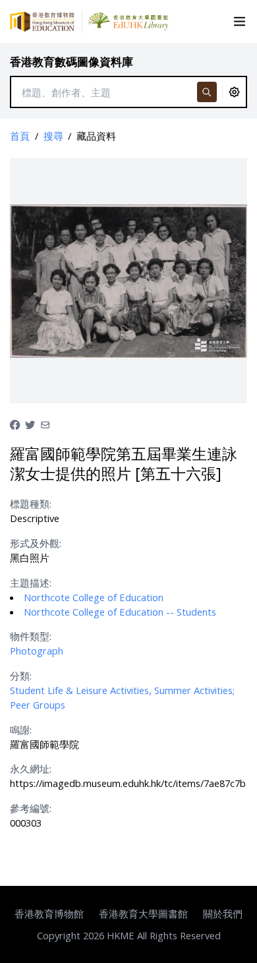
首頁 (20, 135)
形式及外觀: (35, 543)
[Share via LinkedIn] (45, 423)
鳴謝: (21, 729)
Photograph (36, 650)
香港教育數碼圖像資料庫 (71, 61)
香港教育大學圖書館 (143, 913)
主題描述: (30, 582)
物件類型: (30, 636)
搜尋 (53, 135)
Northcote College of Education (93, 597)
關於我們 (223, 913)
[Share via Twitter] (30, 423)
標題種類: (30, 503)
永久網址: (30, 768)
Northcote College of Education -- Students (120, 611)
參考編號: (30, 808)
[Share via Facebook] (15, 423)
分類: (21, 675)
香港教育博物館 (49, 913)
